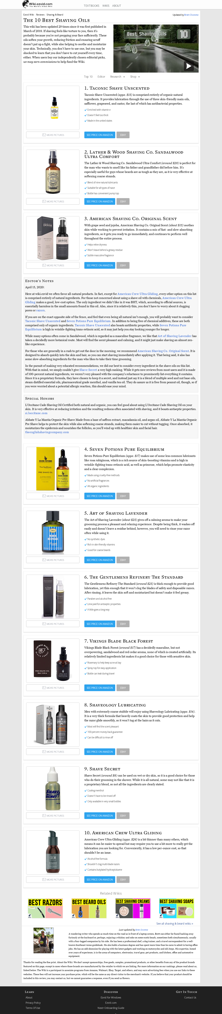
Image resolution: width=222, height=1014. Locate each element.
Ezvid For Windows (111, 997)
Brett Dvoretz (142, 929)
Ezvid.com (111, 1002)
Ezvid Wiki (28, 14)
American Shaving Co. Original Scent (163, 351)
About (29, 997)
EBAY (123, 134)
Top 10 (88, 76)
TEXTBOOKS (91, 5)
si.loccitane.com (36, 413)
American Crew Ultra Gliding (138, 294)
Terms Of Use (33, 1007)
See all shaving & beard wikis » (175, 923)
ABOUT (116, 5)
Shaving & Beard (55, 14)
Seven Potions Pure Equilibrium (89, 321)
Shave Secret (88, 370)
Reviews (40, 14)
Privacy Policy (33, 1002)
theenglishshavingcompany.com (47, 432)
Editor (101, 76)
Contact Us (190, 997)
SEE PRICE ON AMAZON (100, 134)
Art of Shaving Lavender (175, 336)
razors (40, 310)
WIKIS (105, 5)
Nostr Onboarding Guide (111, 1007)
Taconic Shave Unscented (43, 321)
